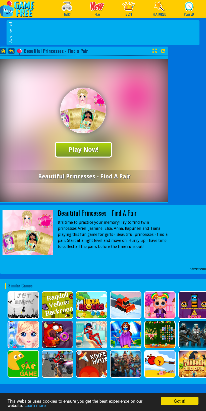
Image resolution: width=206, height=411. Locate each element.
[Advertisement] (105, 32)
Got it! (179, 401)
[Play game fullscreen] (154, 51)
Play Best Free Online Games (19, 8)
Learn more (35, 405)
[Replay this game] (163, 51)
